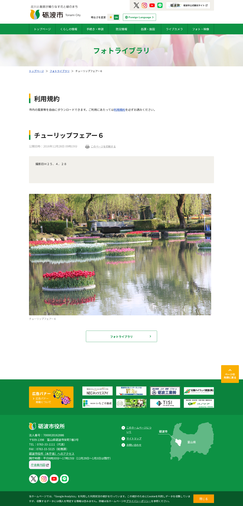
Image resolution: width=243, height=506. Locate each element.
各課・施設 (148, 29)
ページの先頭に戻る (230, 375)
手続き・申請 (95, 29)
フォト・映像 (200, 29)
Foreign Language (140, 17)
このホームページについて (138, 430)
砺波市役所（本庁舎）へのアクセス (51, 453)
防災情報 (121, 29)
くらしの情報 (68, 29)
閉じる (203, 499)
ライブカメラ (174, 29)
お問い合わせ (133, 445)
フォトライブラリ (60, 71)
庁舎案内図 (38, 465)
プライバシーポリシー (138, 501)
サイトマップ (133, 438)
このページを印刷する (103, 146)
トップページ (42, 29)
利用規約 (119, 109)
